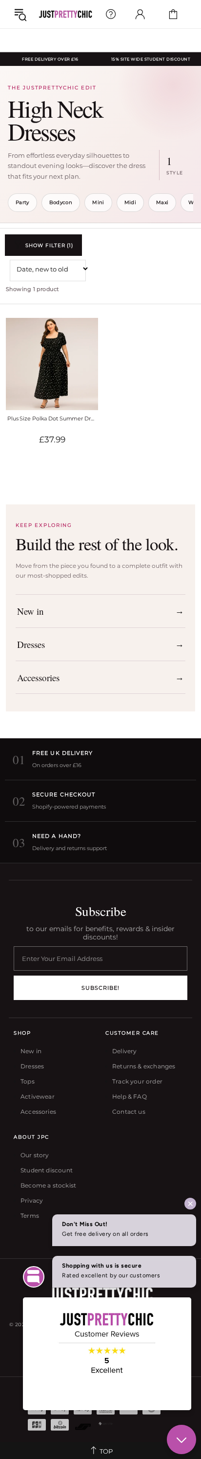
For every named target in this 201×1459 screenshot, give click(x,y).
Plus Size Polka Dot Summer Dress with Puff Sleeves (52, 418)
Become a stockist (48, 1185)
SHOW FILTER (49, 245)
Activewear (37, 1096)
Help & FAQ (129, 1096)
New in (30, 1051)
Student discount (46, 1170)
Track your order (137, 1081)
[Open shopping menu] (20, 14)
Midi (130, 202)
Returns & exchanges (143, 1066)
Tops (27, 1081)
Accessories (38, 1111)
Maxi (162, 202)
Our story (34, 1155)
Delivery (124, 1051)
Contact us (128, 1111)
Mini (98, 202)
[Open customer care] (111, 14)
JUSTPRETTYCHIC (65, 14)
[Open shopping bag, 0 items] (173, 14)
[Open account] (140, 14)
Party (22, 202)
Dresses (32, 1066)
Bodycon (60, 202)
